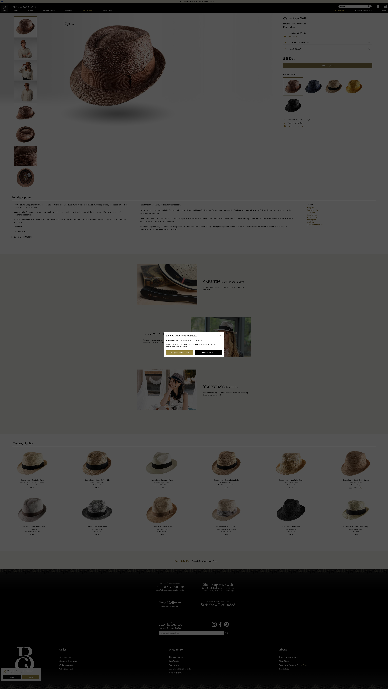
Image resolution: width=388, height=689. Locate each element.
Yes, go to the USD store (179, 353)
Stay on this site (208, 353)
